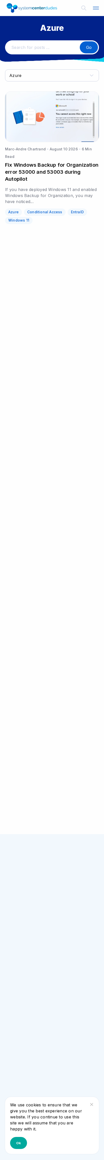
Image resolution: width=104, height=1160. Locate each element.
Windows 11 (18, 220)
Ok (18, 1143)
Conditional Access (44, 212)
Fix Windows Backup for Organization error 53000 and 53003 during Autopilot (51, 172)
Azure (13, 212)
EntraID (77, 212)
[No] (91, 1104)
